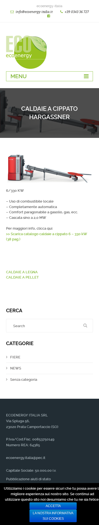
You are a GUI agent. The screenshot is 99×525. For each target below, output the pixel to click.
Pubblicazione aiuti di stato (28, 479)
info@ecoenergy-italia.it (34, 11)
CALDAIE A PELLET (22, 277)
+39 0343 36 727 (77, 11)
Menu (18, 76)
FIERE (15, 357)
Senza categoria (23, 379)
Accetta (53, 506)
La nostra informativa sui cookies (53, 516)
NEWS (15, 368)
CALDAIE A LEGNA (22, 272)
